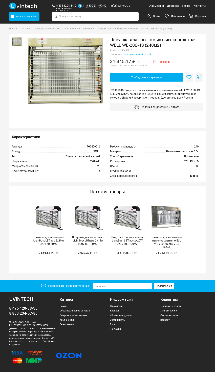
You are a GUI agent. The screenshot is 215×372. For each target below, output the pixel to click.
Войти (156, 16)
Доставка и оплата (178, 5)
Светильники (67, 324)
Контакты (200, 5)
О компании (156, 5)
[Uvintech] (23, 6)
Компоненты (67, 320)
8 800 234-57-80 (96, 6)
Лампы (63, 306)
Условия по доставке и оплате (160, 107)
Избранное (177, 16)
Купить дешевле (139, 65)
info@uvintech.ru (120, 5)
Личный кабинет (169, 310)
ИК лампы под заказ (121, 315)
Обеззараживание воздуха (75, 310)
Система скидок (169, 315)
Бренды (114, 310)
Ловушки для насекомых (73, 315)
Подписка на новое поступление (68, 285)
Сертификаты (117, 320)
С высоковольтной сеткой (137, 54)
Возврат (165, 320)
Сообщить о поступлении (146, 77)
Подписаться (164, 286)
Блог (112, 324)
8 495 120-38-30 (66, 5)
